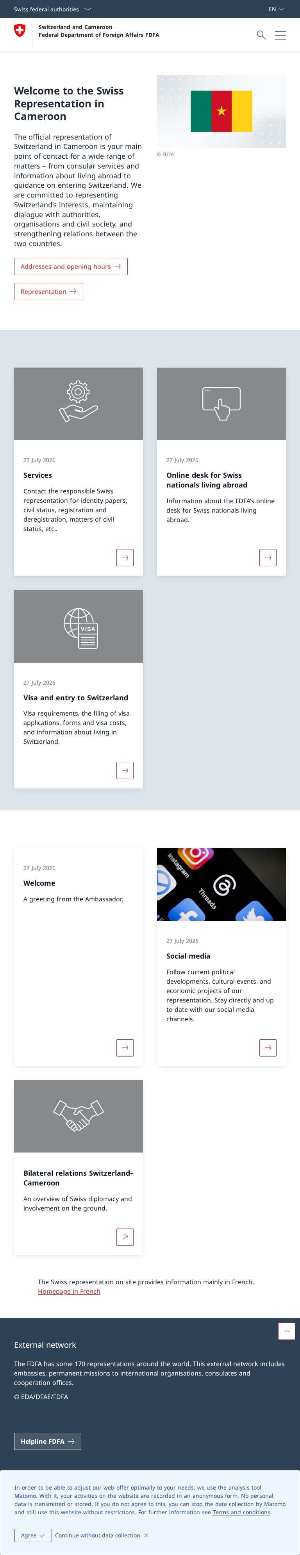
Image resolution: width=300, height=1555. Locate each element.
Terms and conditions (241, 1512)
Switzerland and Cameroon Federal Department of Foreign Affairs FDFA (99, 30)
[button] (286, 1331)
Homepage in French (69, 1291)
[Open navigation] (280, 35)
